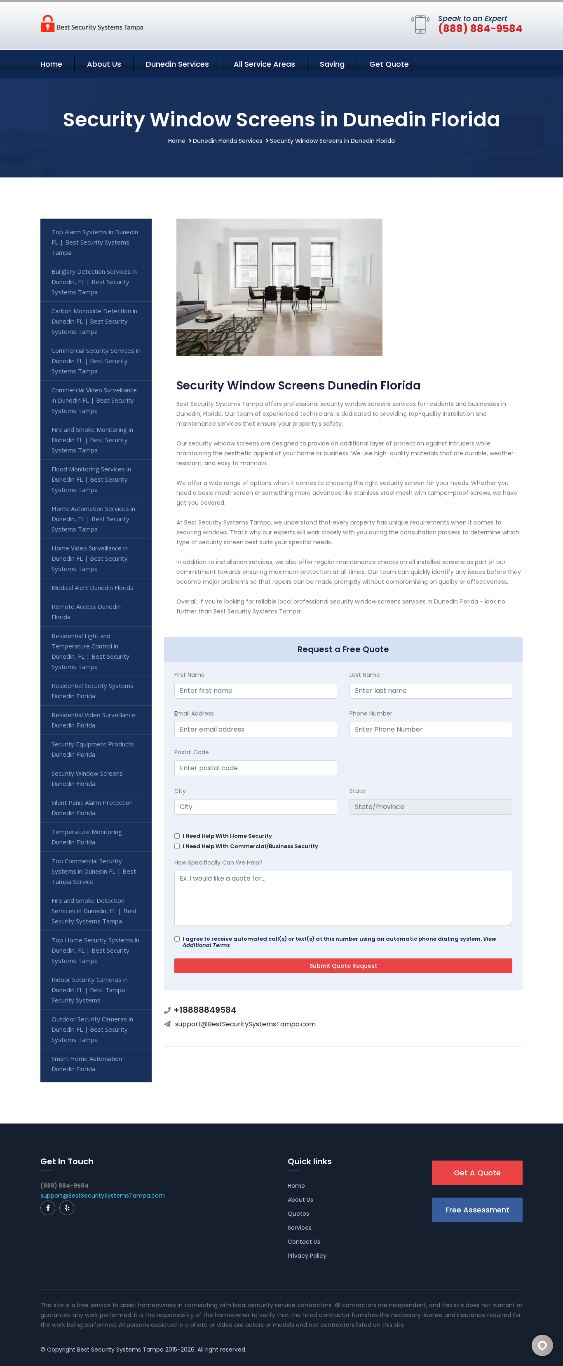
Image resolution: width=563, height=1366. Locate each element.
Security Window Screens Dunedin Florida (87, 778)
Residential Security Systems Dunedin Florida (93, 690)
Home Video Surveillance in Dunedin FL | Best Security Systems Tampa (90, 558)
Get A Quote (477, 1173)
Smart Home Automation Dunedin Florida (87, 1063)
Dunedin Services (177, 64)
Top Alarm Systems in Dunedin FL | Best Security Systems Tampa (95, 242)
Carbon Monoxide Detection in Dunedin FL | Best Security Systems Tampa (94, 321)
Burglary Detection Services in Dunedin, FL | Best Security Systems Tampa (94, 281)
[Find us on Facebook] (47, 1207)
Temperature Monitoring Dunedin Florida (87, 837)
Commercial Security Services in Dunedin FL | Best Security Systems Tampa (96, 360)
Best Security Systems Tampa (120, 1349)
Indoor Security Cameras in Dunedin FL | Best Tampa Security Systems (90, 989)
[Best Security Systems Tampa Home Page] (91, 23)
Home (51, 64)
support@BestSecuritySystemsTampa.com (245, 1024)
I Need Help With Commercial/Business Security (250, 846)
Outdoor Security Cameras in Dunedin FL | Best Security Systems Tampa (92, 1029)
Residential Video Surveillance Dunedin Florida (93, 720)
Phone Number (371, 713)
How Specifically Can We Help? (218, 862)
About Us (104, 64)
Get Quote (389, 64)
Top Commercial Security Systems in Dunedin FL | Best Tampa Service (94, 871)
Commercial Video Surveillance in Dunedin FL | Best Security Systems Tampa (94, 400)
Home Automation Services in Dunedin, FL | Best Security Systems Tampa (93, 518)
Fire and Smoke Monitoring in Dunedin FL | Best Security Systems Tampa (92, 439)
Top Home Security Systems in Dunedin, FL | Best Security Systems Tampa (95, 950)
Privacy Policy (307, 1256)
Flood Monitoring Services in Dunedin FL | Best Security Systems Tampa (91, 479)
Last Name (365, 675)
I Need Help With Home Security (227, 836)
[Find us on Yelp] (66, 1207)
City (180, 791)
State (357, 791)
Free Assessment (477, 1210)
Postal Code (191, 752)
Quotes (298, 1214)
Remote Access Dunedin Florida (86, 611)
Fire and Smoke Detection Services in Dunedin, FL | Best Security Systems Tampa (94, 910)
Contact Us (304, 1242)
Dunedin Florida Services (228, 141)
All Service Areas (264, 64)
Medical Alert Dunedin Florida (93, 587)
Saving (332, 64)
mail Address (194, 713)
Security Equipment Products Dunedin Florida (93, 749)
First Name (189, 675)
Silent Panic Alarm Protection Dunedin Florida (92, 807)
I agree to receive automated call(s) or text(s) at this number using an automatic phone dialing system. (339, 942)
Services (300, 1228)
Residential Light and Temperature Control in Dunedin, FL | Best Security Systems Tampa (90, 651)
